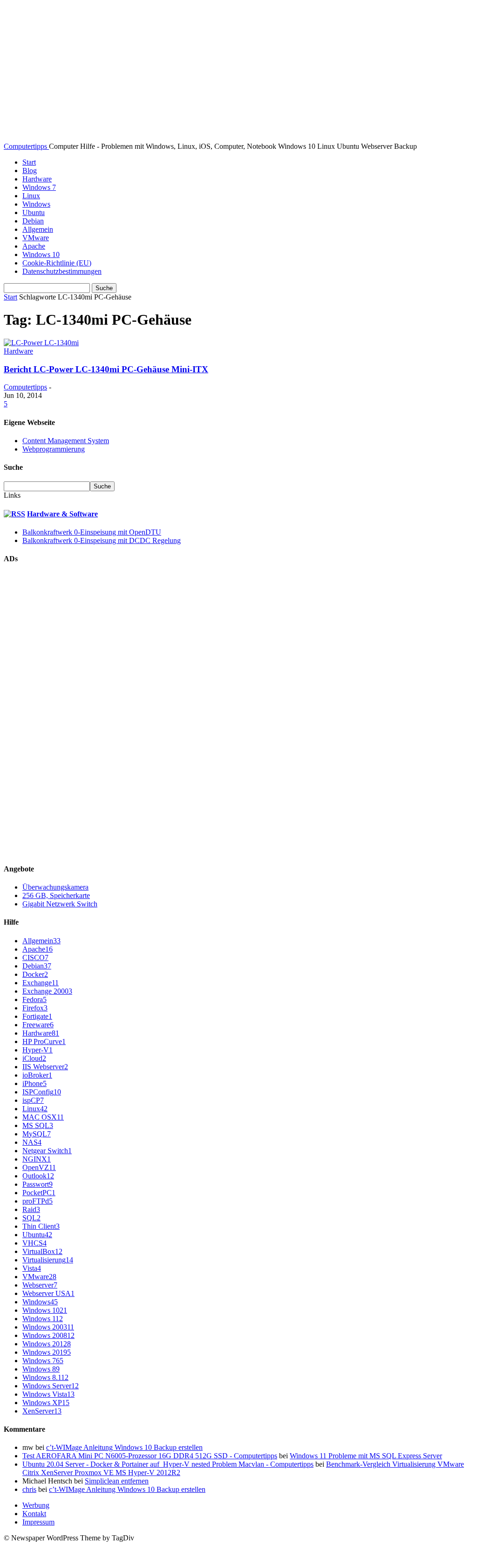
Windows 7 (39, 187)
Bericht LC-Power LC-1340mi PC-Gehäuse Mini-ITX (106, 369)
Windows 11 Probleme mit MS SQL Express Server (366, 1456)
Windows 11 (42, 1319)
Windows (36, 204)
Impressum (38, 1522)
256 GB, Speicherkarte (56, 895)
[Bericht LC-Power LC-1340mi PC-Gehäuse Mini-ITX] (41, 343)
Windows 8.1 (45, 1377)
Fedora (34, 999)
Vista (31, 1268)
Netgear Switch (47, 1151)
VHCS (34, 1243)
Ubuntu (33, 212)
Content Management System (65, 441)
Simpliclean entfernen (117, 1481)
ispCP (33, 1100)
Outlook (38, 1176)
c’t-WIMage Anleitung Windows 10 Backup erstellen (124, 1447)
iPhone (34, 1083)
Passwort (37, 1184)
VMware (35, 238)
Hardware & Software (62, 514)
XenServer (41, 1411)
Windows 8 (41, 1369)
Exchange (40, 983)
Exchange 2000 (47, 991)
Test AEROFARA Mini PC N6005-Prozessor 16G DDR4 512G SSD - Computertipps (149, 1456)
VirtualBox (42, 1251)
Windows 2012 (46, 1344)
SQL (31, 1218)
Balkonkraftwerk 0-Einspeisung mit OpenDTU (91, 532)
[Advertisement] (73, 713)
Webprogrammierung (53, 449)
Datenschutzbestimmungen (62, 271)
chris (29, 1489)
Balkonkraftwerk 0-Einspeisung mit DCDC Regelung (101, 540)
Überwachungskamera (55, 887)
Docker (35, 974)
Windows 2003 (48, 1327)
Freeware (38, 1025)
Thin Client (41, 1226)
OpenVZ (39, 1167)
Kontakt (34, 1514)
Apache (33, 246)
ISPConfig (41, 1092)
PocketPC (38, 1193)
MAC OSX (43, 1117)
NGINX (36, 1159)
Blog (29, 170)
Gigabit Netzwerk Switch (59, 904)
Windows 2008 (48, 1335)
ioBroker (37, 1075)
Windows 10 (41, 254)
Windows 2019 (46, 1352)
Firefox (35, 1008)
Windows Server (50, 1386)
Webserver (39, 1285)
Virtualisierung (47, 1260)
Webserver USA (48, 1293)
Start (29, 162)
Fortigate (37, 1016)
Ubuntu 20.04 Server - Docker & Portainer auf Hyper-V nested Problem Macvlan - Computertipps (167, 1464)
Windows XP (45, 1403)
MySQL (36, 1134)
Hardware (37, 179)
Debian (33, 221)
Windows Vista (48, 1394)
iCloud (34, 1058)
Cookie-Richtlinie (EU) (56, 263)
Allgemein (37, 229)
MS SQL (37, 1125)
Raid (31, 1209)
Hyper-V (37, 1050)
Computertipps (25, 387)
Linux (31, 196)
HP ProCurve (44, 1041)
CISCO (35, 957)
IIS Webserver (45, 1067)
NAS (31, 1142)
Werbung (35, 1505)
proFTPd (37, 1201)
